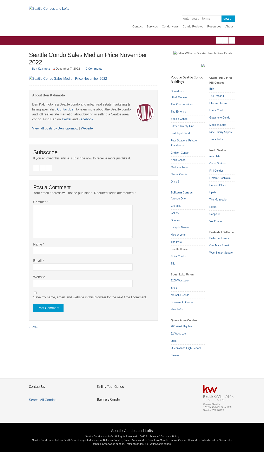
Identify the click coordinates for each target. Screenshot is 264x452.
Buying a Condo (108, 400)
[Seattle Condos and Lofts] (49, 8)
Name (38, 244)
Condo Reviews (193, 26)
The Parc (176, 241)
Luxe (174, 340)
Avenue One (178, 198)
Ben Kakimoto (41, 68)
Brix (211, 88)
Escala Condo (179, 118)
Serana (175, 355)
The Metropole (217, 199)
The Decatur (216, 95)
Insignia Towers (180, 227)
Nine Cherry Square (221, 132)
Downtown (177, 91)
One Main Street (219, 245)
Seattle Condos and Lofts (132, 431)
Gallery (175, 213)
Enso (174, 287)
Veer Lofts (177, 309)
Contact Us (37, 387)
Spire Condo (178, 256)
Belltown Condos (182, 192)
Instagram (225, 40)
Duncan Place (217, 185)
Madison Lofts (217, 124)
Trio (173, 263)
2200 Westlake (180, 280)
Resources (214, 26)
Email (38, 260)
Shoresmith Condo (182, 302)
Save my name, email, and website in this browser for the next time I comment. (90, 297)
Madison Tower (180, 167)
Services (152, 26)
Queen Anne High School (186, 348)
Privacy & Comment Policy (164, 436)
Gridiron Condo (180, 152)
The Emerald (178, 111)
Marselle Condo (180, 295)
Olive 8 (175, 181)
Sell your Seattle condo (158, 444)
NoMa (212, 206)
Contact (137, 26)
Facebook (219, 40)
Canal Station (217, 163)
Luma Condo (216, 110)
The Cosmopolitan (181, 104)
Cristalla (175, 205)
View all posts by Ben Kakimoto (55, 128)
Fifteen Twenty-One (182, 126)
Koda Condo (178, 159)
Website (87, 128)
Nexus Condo (179, 174)
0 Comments (94, 68)
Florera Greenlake (220, 177)
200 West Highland (182, 326)
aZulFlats (214, 156)
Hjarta (212, 192)
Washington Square (221, 252)
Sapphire (214, 214)
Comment (41, 202)
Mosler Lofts (178, 234)
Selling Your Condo (110, 387)
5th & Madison (179, 97)
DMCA (143, 436)
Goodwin (176, 220)
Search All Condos (42, 400)
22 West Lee (178, 333)
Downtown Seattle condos (162, 440)
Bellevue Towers (219, 238)
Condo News (170, 26)
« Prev (33, 327)
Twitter (231, 40)
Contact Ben (66, 109)
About (229, 26)
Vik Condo (215, 221)
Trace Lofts (216, 139)
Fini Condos (216, 170)
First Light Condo (181, 133)
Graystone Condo (219, 117)
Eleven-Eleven (218, 103)
